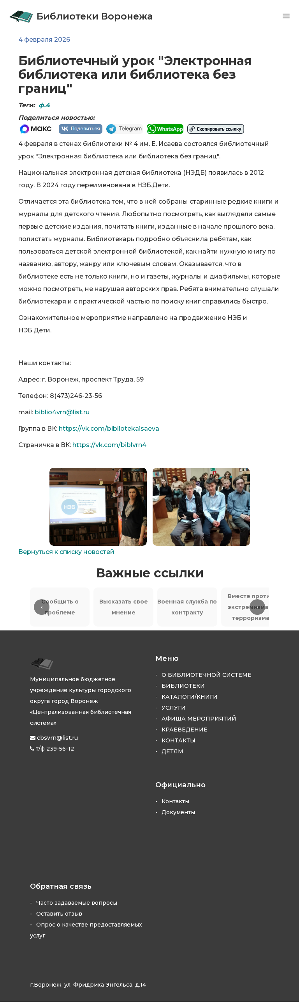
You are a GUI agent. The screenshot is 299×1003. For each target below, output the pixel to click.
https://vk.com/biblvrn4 (109, 445)
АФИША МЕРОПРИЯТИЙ (199, 718)
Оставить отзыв (59, 913)
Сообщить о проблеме (60, 607)
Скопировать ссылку (215, 129)
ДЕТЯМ (172, 751)
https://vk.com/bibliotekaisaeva (109, 428)
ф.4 (44, 105)
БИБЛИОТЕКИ (183, 685)
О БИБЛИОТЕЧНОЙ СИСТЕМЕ (207, 674)
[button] (280, 16)
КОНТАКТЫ (178, 740)
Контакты (175, 801)
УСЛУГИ (174, 707)
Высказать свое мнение (123, 607)
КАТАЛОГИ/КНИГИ (190, 696)
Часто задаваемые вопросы (76, 902)
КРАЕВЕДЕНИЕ (185, 729)
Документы (178, 812)
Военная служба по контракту (187, 607)
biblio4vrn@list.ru (62, 412)
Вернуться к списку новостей (66, 552)
